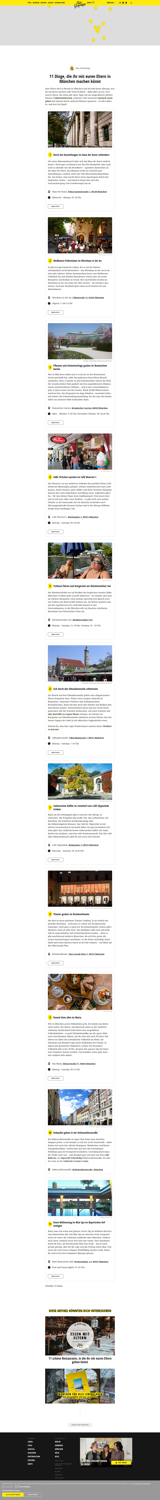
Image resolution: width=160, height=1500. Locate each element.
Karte (30, 1464)
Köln (57, 1453)
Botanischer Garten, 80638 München (90, 408)
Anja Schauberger (82, 68)
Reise (57, 1456)
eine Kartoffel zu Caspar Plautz (63, 714)
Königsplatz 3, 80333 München (84, 845)
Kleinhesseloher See (83, 620)
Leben (30, 1442)
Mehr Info (55, 206)
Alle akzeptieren (13, 1494)
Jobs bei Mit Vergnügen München (63, 1464)
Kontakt (57, 1471)
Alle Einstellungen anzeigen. (11, 1490)
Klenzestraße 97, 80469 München (79, 1063)
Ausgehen (32, 1453)
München (59, 1449)
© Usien (86, 361)
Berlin (57, 1442)
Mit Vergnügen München (80, 4)
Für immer (122, 1462)
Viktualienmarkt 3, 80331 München (86, 738)
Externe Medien (24, 1487)
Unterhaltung (34, 1456)
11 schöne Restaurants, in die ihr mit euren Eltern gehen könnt (80, 1360)
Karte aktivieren (80, 25)
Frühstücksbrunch (63, 98)
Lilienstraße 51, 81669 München (88, 297)
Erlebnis (31, 1460)
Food (30, 1445)
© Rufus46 (85, 683)
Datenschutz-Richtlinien (142, 1483)
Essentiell (9, 1487)
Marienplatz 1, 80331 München (83, 517)
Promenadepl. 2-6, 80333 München (91, 1261)
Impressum (58, 1475)
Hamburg (59, 1445)
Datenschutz (59, 1478)
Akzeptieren (33, 1494)
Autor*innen (59, 1460)
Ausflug (31, 1449)
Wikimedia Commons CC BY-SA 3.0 (101, 361)
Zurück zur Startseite (80, 1425)
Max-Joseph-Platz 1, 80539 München (86, 954)
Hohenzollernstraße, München (87, 1169)
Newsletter (59, 1468)
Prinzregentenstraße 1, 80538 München (87, 191)
